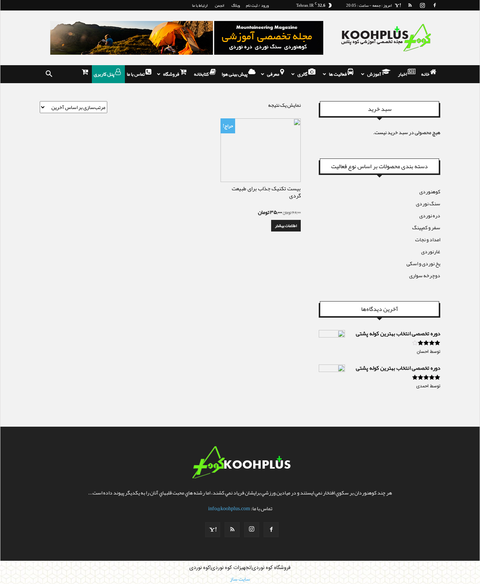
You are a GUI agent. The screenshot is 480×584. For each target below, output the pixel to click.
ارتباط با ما (200, 5)
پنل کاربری (104, 74)
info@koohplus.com (229, 508)
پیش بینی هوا (235, 74)
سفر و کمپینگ (426, 227)
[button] (49, 74)
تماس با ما (136, 74)
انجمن (219, 5)
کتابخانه (202, 74)
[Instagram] (422, 5)
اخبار (403, 74)
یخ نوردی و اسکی (423, 263)
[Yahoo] (397, 5)
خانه (425, 74)
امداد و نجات (427, 239)
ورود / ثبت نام (257, 5)
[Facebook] (434, 5)
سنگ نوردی (428, 203)
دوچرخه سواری (424, 275)
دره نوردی (429, 215)
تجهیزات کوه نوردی (231, 567)
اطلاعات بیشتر (286, 225)
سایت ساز (240, 579)
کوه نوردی (199, 567)
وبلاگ (235, 5)
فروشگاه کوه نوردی (271, 567)
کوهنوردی (429, 191)
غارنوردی (430, 251)
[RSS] (410, 5)
